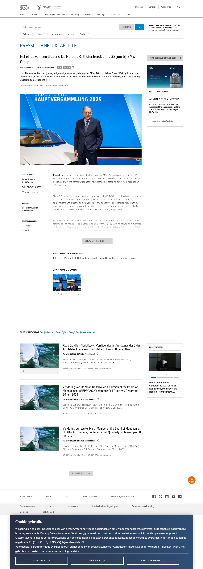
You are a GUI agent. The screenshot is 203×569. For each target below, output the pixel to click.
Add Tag (126, 27)
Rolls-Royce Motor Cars (122, 496)
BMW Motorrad (90, 496)
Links (51, 506)
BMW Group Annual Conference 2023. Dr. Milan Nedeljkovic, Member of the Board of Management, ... (163, 387)
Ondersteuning (27, 506)
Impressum (73, 506)
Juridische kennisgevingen (105, 506)
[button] (165, 362)
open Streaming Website (162, 121)
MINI (67, 496)
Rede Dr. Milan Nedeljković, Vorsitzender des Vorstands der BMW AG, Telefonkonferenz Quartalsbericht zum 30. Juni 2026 (101, 347)
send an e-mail (31, 192)
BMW (48, 496)
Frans (27, 225)
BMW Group (26, 496)
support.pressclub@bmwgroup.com (163, 30)
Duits (27, 230)
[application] (165, 362)
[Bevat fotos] (23, 371)
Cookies (24, 511)
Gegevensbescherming (143, 506)
